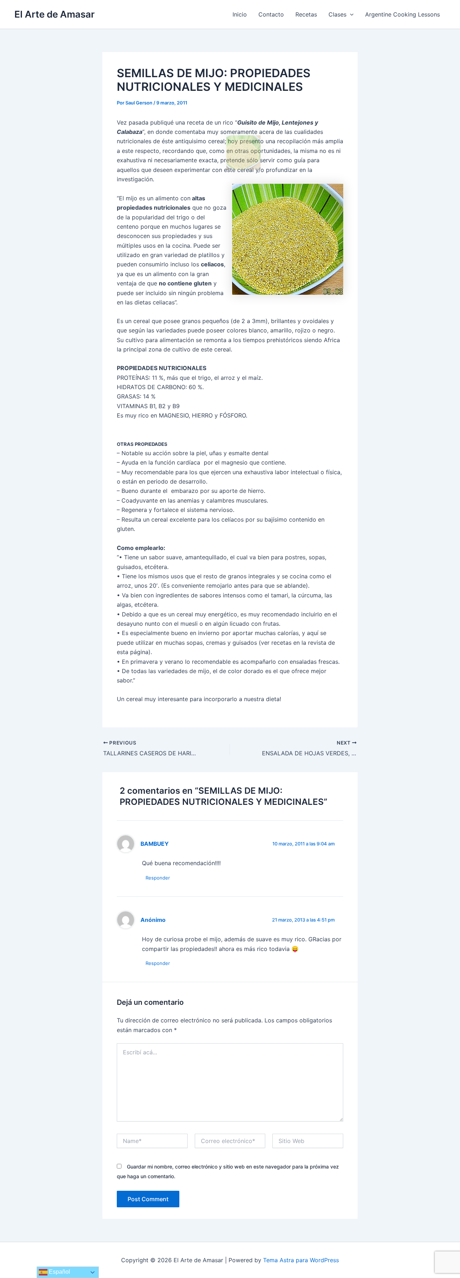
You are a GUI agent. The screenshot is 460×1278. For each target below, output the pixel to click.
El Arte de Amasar (54, 14)
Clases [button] (337, 14)
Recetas (306, 14)
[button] (350, 14)
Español (58, 1272)
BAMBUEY (155, 843)
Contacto (271, 14)
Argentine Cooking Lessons (402, 14)
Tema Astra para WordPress (301, 1260)
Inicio (240, 14)
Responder (158, 878)
